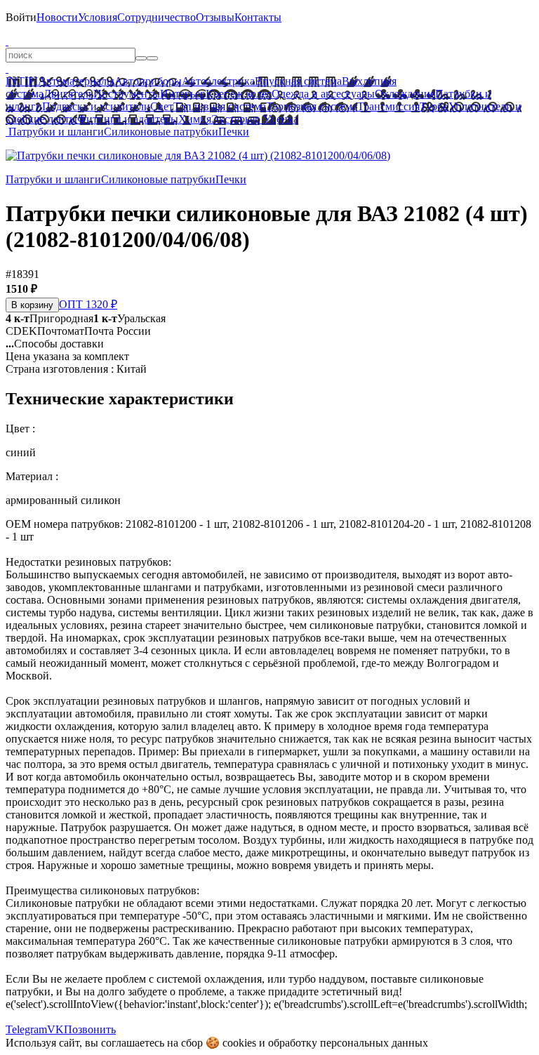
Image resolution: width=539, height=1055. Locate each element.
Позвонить (90, 1029)
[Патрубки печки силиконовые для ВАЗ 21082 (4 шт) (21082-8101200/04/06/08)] (198, 155)
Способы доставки (55, 344)
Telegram (26, 1029)
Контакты (257, 17)
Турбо (434, 106)
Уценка (279, 119)
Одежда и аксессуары (323, 94)
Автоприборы (148, 81)
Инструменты (126, 94)
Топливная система (219, 106)
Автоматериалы (76, 81)
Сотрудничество (156, 17)
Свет (161, 106)
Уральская (129, 318)
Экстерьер (235, 119)
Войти (21, 17)
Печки (233, 132)
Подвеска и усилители (96, 106)
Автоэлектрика (218, 81)
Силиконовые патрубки (161, 132)
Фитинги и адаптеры (127, 119)
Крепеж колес (239, 94)
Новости (57, 17)
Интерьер (183, 94)
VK (55, 1029)
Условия (97, 17)
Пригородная (49, 318)
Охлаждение (405, 94)
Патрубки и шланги (56, 132)
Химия (194, 119)
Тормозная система (311, 106)
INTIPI (22, 81)
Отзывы (215, 17)
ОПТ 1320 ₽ (88, 304)
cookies (239, 1043)
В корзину (32, 305)
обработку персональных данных (348, 1043)
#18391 (22, 274)
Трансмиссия (388, 106)
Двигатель (68, 94)
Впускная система (298, 81)
